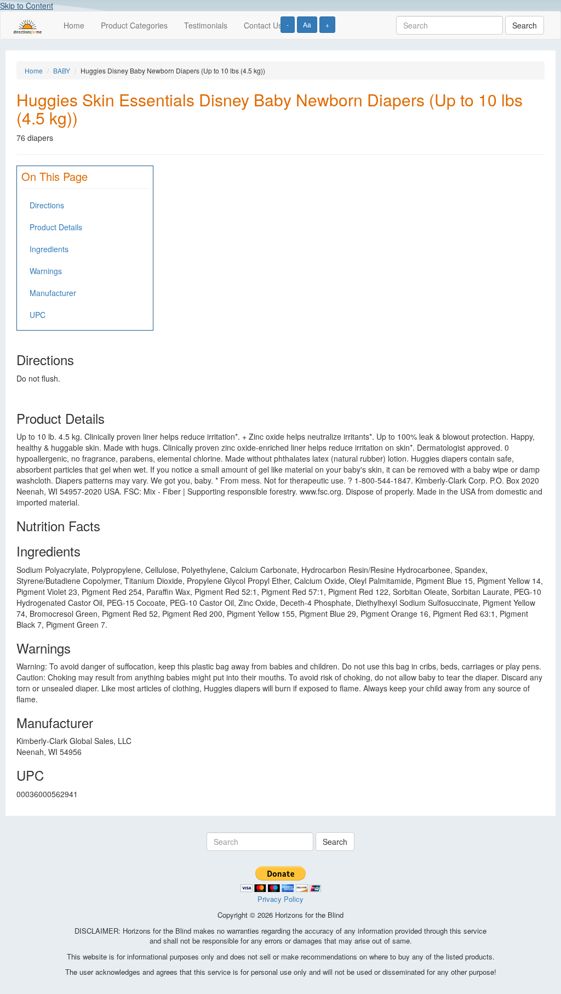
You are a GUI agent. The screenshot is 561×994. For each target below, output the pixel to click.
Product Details (56, 226)
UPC (37, 314)
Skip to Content (26, 5)
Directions (47, 205)
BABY (61, 70)
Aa (307, 24)
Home (74, 25)
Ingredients (49, 248)
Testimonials (205, 25)
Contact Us (263, 25)
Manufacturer (53, 292)
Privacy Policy (280, 899)
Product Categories (134, 25)
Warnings (46, 270)
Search (524, 25)
